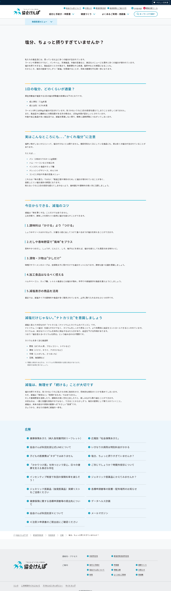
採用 (91, 574)
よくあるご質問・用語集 (114, 13)
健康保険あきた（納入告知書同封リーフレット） (56, 438)
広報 (28, 429)
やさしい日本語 (162, 2)
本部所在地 (93, 556)
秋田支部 (51, 535)
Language (138, 8)
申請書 (116, 565)
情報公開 (117, 570)
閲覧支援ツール (152, 8)
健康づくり (86, 13)
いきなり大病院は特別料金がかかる (110, 447)
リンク (15, 585)
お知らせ (88, 8)
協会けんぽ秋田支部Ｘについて (46, 513)
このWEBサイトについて (30, 585)
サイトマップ (70, 585)
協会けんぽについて (73, 8)
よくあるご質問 (120, 574)
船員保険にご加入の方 (118, 8)
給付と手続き (94, 565)
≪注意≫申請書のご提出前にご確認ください (54, 522)
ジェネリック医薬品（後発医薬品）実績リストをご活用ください (55, 490)
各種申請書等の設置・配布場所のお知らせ (114, 489)
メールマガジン (99, 513)
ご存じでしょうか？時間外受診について (112, 464)
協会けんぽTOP (22, 535)
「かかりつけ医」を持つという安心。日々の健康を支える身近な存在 (55, 466)
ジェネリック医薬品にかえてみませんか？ (114, 476)
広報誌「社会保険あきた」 (105, 438)
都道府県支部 (101, 8)
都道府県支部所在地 (121, 556)
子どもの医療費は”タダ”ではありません (51, 456)
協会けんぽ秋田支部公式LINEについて (50, 447)
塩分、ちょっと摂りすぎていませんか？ (112, 456)
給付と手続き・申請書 (60, 13)
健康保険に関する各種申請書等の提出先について (55, 502)
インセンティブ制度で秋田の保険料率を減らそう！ (55, 478)
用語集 (140, 574)
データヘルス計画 (101, 501)
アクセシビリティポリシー (53, 585)
